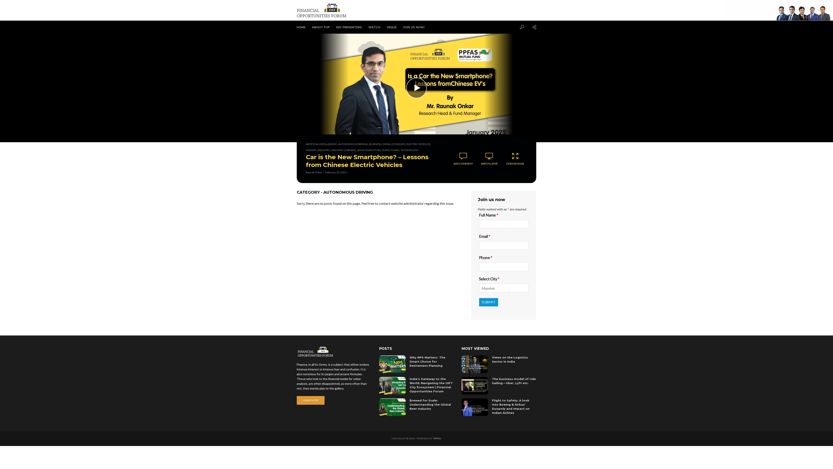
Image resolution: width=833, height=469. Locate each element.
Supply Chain (390, 150)
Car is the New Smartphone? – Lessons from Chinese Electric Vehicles (367, 160)
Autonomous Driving (353, 144)
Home (301, 27)
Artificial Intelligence (321, 144)
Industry (324, 150)
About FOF (321, 27)
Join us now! (414, 27)
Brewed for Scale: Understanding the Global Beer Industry (430, 404)
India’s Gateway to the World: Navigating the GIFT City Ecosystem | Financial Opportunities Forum (431, 385)
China (386, 144)
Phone (485, 257)
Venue (392, 27)
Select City (489, 278)
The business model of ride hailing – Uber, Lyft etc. (514, 381)
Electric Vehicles (418, 144)
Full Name (488, 215)
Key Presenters (349, 27)
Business (375, 144)
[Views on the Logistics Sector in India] (475, 364)
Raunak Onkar (314, 172)
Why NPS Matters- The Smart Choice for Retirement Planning (427, 361)
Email (484, 236)
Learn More (311, 400)
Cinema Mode (515, 163)
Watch (374, 27)
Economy (398, 144)
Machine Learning (343, 150)
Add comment (463, 163)
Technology (409, 150)
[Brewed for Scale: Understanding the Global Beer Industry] (392, 407)
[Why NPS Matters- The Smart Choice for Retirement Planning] (392, 364)
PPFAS (437, 438)
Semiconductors (369, 150)
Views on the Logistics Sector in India (510, 359)
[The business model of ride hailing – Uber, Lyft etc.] (475, 386)
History (311, 150)
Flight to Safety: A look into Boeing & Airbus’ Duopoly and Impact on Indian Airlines (511, 407)
